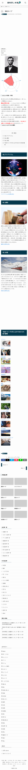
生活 (4, 705)
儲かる (4, 577)
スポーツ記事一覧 (7, 534)
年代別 (4, 565)
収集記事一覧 (6, 555)
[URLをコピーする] (25, 460)
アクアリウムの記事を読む (7, 194)
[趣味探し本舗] (14, 2)
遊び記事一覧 (6, 543)
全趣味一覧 (5, 531)
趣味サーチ (4, 14)
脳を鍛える (5, 598)
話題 (4, 729)
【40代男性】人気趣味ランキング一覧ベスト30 (12, 637)
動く (4, 687)
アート (4, 660)
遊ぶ (4, 741)
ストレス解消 (6, 580)
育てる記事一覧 (6, 549)
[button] (3, 460)
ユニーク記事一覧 (7, 552)
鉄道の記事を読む (5, 290)
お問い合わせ (6, 601)
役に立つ (5, 592)
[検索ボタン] (25, 2)
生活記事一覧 (6, 546)
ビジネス (5, 604)
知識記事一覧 (6, 540)
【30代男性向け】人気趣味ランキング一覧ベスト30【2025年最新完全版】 (13, 623)
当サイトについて (7, 595)
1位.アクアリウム (8, 135)
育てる (4, 589)
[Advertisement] (14, 33)
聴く (4, 714)
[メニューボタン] (2, 2)
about (4, 613)
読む (4, 732)
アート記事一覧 (6, 537)
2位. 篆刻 (6, 138)
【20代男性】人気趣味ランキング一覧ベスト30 (12, 631)
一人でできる (6, 571)
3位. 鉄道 (6, 140)
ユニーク (5, 678)
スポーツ (5, 669)
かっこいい (5, 607)
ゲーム (4, 663)
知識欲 (4, 583)
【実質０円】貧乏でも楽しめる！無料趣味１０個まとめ (14, 628)
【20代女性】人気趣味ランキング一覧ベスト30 (12, 634)
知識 (4, 708)
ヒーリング (5, 672)
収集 (4, 693)
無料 (4, 568)
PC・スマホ (5, 574)
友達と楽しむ (6, 586)
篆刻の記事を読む (5, 244)
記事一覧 (5, 610)
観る (4, 723)
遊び (4, 738)
